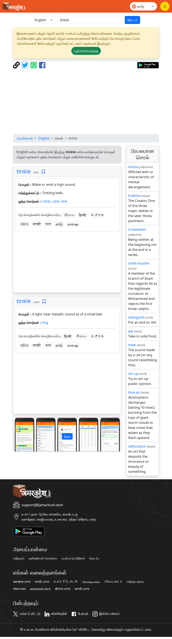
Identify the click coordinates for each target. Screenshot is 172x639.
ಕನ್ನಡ (97, 215)
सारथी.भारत (82, 589)
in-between (137, 229)
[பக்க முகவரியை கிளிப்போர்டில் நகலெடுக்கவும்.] (17, 64)
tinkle (24, 171)
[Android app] (28, 531)
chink (46, 201)
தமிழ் (59, 224)
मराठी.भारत (42, 582)
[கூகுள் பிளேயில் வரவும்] (148, 64)
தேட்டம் (132, 20)
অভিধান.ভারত (19, 589)
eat (130, 331)
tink (64, 201)
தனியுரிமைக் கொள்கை (43, 558)
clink (56, 201)
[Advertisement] (86, 101)
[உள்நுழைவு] (164, 6)
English (44, 138)
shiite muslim (138, 263)
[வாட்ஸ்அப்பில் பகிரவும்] (34, 64)
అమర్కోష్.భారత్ (65, 582)
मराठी (37, 224)
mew (132, 345)
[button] (21, 434)
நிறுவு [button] (67, 436)
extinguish (136, 317)
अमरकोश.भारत (22, 582)
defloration (137, 446)
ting (45, 322)
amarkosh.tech (40, 589)
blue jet (134, 392)
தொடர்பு (94, 558)
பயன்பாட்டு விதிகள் (73, 558)
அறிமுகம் (19, 558)
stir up (133, 373)
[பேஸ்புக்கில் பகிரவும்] (42, 64)
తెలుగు (69, 215)
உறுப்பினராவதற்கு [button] (86, 51)
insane (133, 167)
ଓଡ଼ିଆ (24, 224)
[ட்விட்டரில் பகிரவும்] (25, 64)
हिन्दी (82, 215)
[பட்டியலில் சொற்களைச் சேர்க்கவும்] (43, 172)
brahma (134, 195)
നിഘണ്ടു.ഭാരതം (91, 582)
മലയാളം (73, 224)
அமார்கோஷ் (24, 138)
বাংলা (48, 224)
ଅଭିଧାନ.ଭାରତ (135, 582)
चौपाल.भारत (62, 589)
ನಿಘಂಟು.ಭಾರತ (113, 582)
